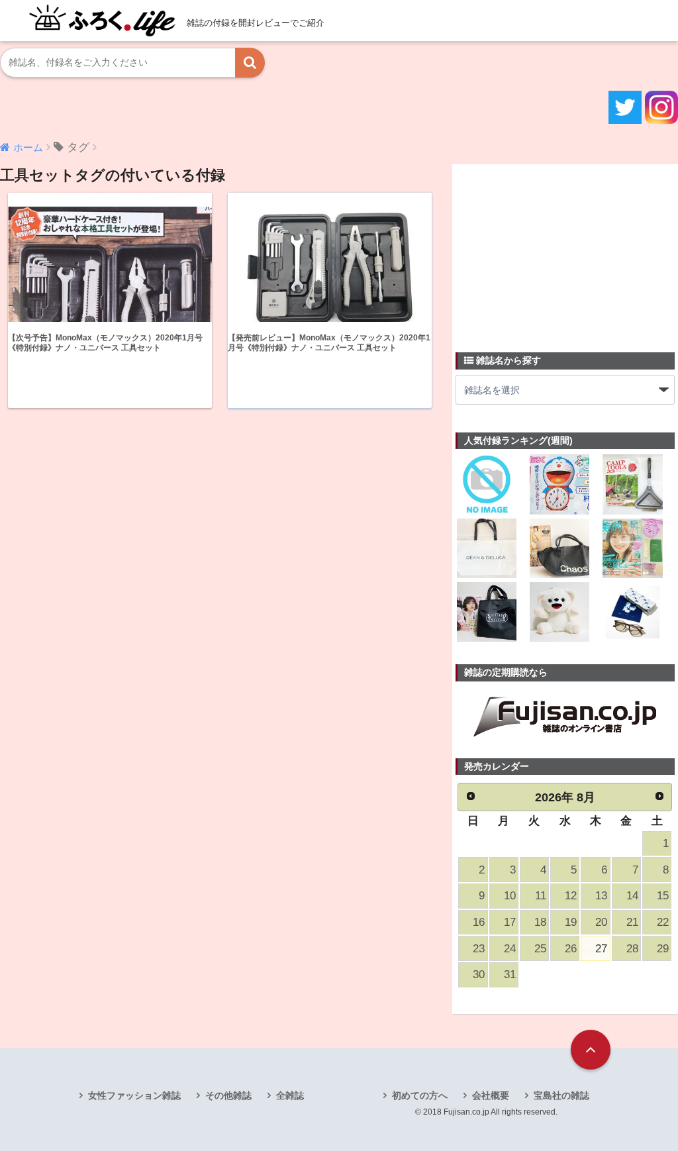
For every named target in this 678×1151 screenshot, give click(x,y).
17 (510, 922)
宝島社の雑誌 (561, 1095)
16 (479, 922)
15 (663, 895)
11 (540, 895)
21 (632, 922)
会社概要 (490, 1095)
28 (632, 948)
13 (601, 895)
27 (601, 948)
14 (632, 895)
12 (571, 895)
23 (479, 948)
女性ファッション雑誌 (134, 1095)
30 (479, 974)
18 (540, 922)
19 (571, 922)
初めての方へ (420, 1095)
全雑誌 (290, 1095)
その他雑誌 (228, 1095)
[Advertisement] (555, 250)
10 (510, 895)
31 (510, 974)
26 (571, 948)
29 (663, 948)
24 (510, 948)
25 (540, 948)
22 (663, 922)
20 (601, 922)
